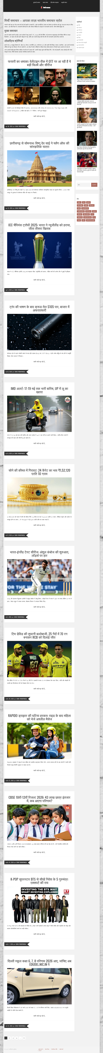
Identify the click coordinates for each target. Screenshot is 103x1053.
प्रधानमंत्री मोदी (85, 208)
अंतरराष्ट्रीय (81, 45)
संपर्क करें (61, 1049)
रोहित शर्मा (79, 214)
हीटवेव (79, 220)
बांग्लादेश (94, 211)
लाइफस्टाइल (81, 47)
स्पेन (94, 217)
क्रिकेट (79, 202)
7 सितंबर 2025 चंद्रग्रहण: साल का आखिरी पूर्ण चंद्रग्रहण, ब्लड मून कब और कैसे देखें (86, 102)
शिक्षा (79, 37)
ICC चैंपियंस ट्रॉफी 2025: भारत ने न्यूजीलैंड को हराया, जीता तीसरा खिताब (39, 226)
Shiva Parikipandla (20, 126)
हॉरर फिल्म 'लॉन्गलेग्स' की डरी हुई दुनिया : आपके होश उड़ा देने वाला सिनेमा (86, 148)
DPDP (40, 1050)
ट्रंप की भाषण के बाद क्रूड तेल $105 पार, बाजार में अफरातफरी (39, 308)
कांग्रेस (86, 205)
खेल (79, 25)
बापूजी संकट (64, 2)
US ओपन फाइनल (55, 2)
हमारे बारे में (41, 1049)
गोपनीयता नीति (54, 1049)
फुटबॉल (88, 202)
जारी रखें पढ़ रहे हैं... (39, 116)
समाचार (80, 27)
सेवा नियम (47, 1049)
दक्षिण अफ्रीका (86, 214)
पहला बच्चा (45, 2)
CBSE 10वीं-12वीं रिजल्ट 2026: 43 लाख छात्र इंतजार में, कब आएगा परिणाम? (39, 799)
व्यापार (79, 35)
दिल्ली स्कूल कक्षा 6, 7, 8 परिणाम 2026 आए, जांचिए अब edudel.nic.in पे (39, 962)
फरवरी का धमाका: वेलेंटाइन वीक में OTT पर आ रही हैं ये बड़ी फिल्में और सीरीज (39, 63)
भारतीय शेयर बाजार (87, 217)
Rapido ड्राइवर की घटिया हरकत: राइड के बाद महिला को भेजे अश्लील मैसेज (39, 717)
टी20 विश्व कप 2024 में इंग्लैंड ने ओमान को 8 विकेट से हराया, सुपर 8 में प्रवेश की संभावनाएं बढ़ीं (86, 170)
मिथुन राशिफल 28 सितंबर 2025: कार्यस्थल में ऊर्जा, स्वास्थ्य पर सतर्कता (86, 80)
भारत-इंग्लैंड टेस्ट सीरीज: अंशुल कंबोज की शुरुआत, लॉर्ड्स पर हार (39, 553)
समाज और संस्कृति (82, 42)
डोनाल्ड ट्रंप (88, 211)
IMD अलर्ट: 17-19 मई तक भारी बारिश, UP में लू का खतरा (39, 390)
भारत (84, 202)
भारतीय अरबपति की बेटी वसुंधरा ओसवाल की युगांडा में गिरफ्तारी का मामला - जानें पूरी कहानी (86, 125)
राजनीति (80, 32)
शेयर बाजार (92, 205)
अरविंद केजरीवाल (81, 211)
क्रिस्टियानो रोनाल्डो (90, 220)
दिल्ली (79, 208)
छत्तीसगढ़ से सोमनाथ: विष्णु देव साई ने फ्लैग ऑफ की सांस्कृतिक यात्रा (39, 145)
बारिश (83, 220)
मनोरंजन (80, 30)
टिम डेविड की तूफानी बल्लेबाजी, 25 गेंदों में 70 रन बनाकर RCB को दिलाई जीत (39, 635)
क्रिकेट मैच (80, 217)
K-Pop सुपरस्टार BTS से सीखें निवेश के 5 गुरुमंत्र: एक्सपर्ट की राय (39, 881)
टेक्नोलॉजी (80, 40)
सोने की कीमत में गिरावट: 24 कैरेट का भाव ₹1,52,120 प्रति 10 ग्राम (39, 472)
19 (24, 1038)
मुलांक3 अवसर (36, 2)
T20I (92, 214)
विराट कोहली (80, 205)
